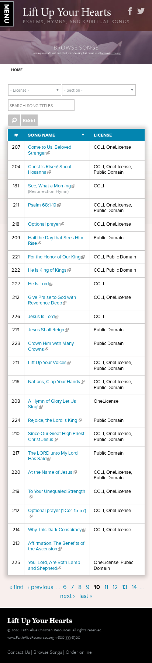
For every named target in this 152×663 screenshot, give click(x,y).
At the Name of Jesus (52, 472)
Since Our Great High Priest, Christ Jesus (57, 436)
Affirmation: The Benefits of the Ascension (56, 546)
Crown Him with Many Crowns (51, 346)
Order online (79, 652)
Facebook (130, 11)
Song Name (41, 135)
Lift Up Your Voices (49, 363)
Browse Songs (48, 652)
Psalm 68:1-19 (44, 205)
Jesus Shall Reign (48, 330)
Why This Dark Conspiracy (57, 530)
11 (106, 587)
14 (134, 587)
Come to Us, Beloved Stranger (49, 150)
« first (16, 587)
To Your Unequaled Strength (56, 494)
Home (17, 70)
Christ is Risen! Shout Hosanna (50, 170)
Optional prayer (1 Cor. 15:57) (57, 513)
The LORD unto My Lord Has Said (52, 456)
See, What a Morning (51, 186)
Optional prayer (46, 224)
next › (67, 596)
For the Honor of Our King (56, 257)
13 (124, 587)
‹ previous (40, 587)
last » (85, 596)
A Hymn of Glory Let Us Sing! (52, 404)
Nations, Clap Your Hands (56, 382)
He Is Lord (40, 284)
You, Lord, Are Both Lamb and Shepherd (54, 565)
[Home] (76, 15)
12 (115, 587)
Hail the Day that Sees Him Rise (55, 241)
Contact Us (18, 652)
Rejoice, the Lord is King (55, 420)
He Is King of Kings (49, 270)
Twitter (141, 11)
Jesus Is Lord (43, 317)
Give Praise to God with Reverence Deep (52, 300)
